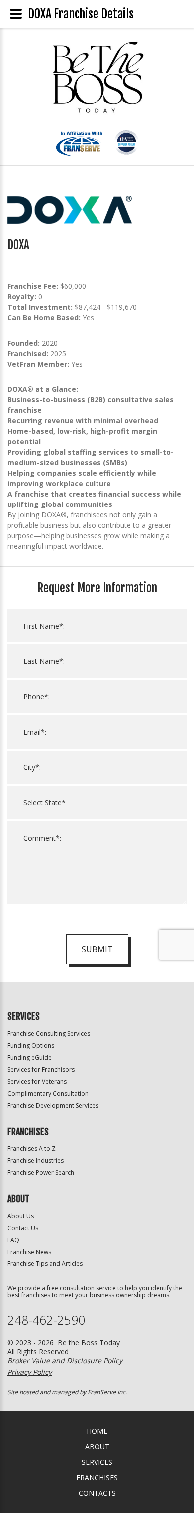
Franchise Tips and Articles (45, 1264)
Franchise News (29, 1252)
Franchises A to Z (31, 1148)
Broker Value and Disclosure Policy (64, 1360)
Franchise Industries (35, 1160)
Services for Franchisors (41, 1069)
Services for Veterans (37, 1081)
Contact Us (22, 1228)
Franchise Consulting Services (48, 1033)
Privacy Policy (29, 1372)
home (97, 1431)
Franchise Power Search (40, 1172)
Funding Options (30, 1045)
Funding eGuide (29, 1057)
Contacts (97, 1493)
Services (97, 1462)
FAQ (13, 1240)
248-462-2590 (46, 1320)
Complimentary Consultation (48, 1093)
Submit (97, 949)
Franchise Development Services (52, 1105)
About (97, 1446)
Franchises (97, 1477)
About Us (20, 1216)
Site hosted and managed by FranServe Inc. (67, 1392)
